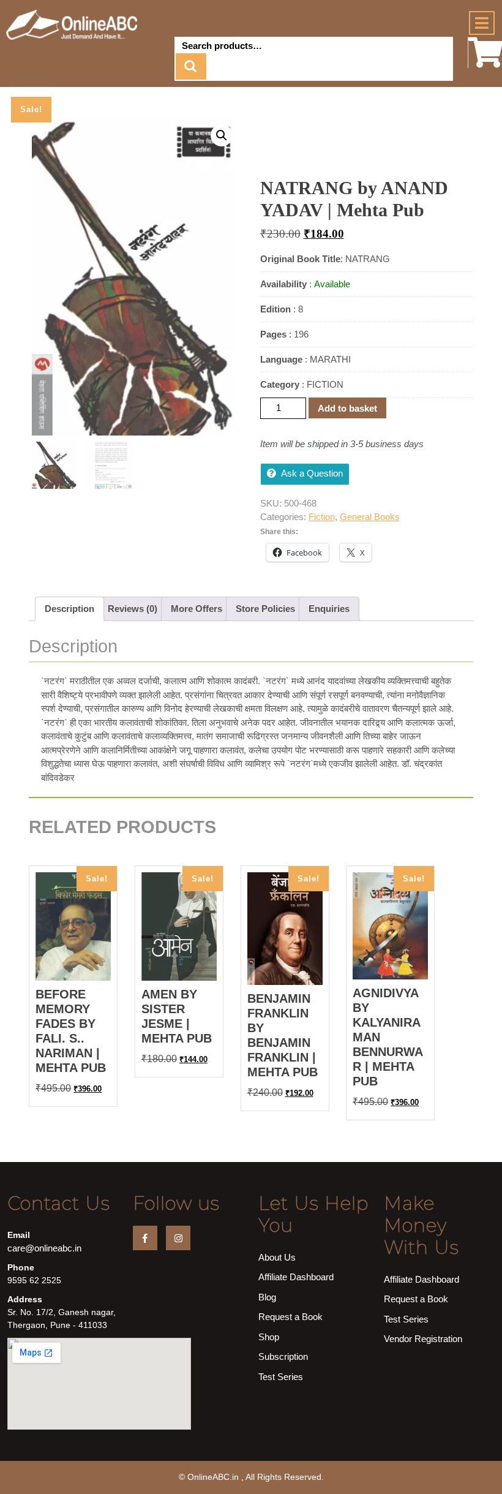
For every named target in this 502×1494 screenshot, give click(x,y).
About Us (277, 1257)
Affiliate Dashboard (296, 1277)
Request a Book (290, 1316)
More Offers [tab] (196, 608)
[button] (222, 135)
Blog (267, 1297)
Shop (268, 1337)
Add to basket (347, 408)
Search (191, 66)
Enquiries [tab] (329, 608)
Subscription (283, 1356)
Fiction (322, 516)
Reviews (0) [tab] (132, 608)
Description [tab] (69, 608)
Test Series (280, 1376)
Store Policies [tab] (265, 608)
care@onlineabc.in (44, 1248)
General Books (370, 516)
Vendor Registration (423, 1339)
